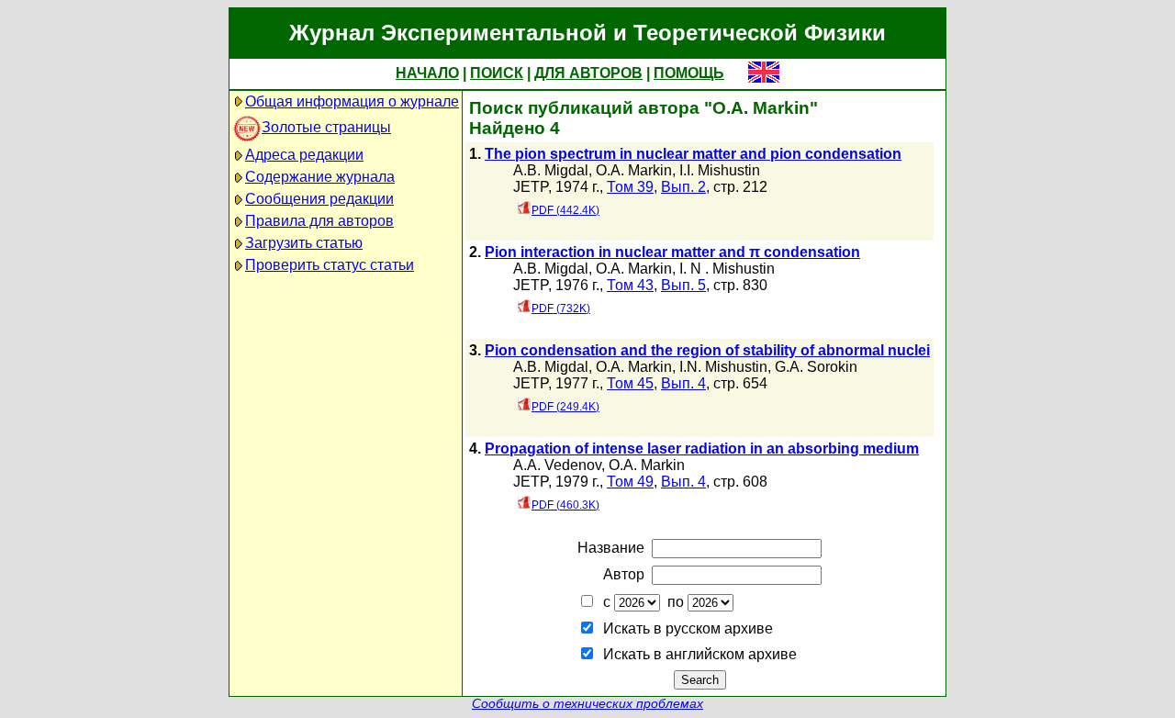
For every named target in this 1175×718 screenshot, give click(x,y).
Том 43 (630, 285)
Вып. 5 (683, 285)
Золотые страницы (326, 127)
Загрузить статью (304, 243)
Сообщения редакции (319, 199)
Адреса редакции (304, 155)
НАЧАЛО (427, 73)
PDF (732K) (561, 308)
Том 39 (630, 187)
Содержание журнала (320, 177)
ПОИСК (496, 73)
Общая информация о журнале (352, 101)
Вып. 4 (683, 383)
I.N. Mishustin (723, 367)
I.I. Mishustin (719, 170)
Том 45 (630, 383)
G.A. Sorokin (816, 367)
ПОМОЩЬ (689, 73)
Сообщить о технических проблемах (587, 704)
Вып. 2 (683, 187)
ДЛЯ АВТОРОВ (588, 73)
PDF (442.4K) (565, 210)
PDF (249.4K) (565, 406)
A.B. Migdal (550, 170)
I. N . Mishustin (727, 268)
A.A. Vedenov (557, 465)
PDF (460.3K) (565, 505)
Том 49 (630, 481)
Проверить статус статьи (329, 265)
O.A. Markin (634, 170)
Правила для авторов (319, 221)
